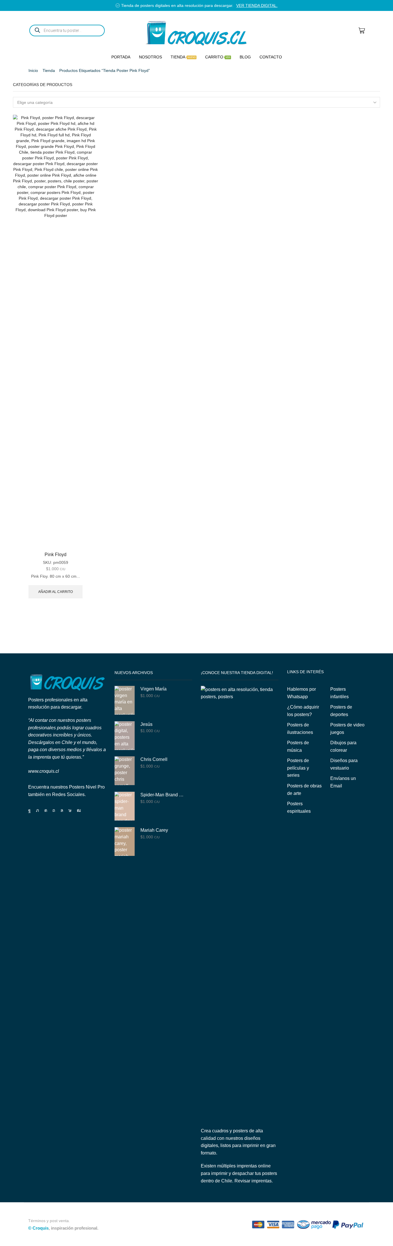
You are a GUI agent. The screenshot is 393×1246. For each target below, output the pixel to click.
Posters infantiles (339, 693)
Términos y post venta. (49, 1221)
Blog (245, 57)
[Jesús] (125, 735)
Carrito (217, 57)
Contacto (271, 57)
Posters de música (298, 746)
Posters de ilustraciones (300, 728)
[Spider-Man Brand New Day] (125, 806)
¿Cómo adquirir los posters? (303, 711)
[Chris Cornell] (125, 770)
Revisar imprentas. (253, 1180)
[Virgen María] (125, 700)
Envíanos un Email (343, 782)
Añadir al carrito (55, 592)
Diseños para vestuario (344, 764)
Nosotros (150, 57)
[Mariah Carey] (125, 841)
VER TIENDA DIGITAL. (257, 5)
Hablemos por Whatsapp (301, 693)
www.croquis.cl (43, 771)
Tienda (183, 57)
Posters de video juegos (347, 728)
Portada (120, 57)
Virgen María (153, 688)
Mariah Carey (154, 830)
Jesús (146, 724)
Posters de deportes (341, 711)
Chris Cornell (153, 759)
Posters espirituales (299, 807)
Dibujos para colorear (343, 746)
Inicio (33, 70)
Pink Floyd (55, 554)
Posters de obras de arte (304, 789)
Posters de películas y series (298, 768)
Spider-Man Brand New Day (162, 794)
